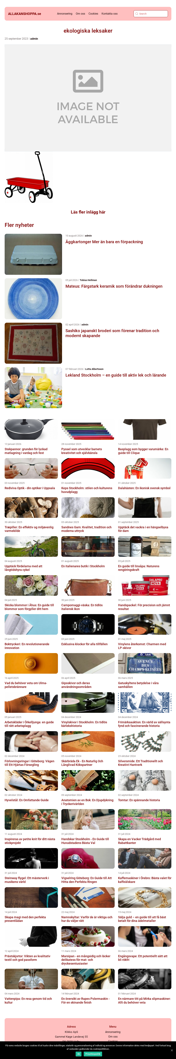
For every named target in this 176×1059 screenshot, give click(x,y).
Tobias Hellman (88, 280)
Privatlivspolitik (92, 1054)
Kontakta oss (110, 13)
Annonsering (64, 13)
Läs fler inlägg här (88, 212)
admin (34, 38)
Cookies (93, 13)
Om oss (80, 13)
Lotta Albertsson (94, 369)
